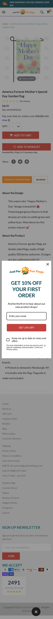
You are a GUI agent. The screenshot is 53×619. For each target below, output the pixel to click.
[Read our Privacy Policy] (45, 345)
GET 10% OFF (26, 327)
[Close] (47, 264)
